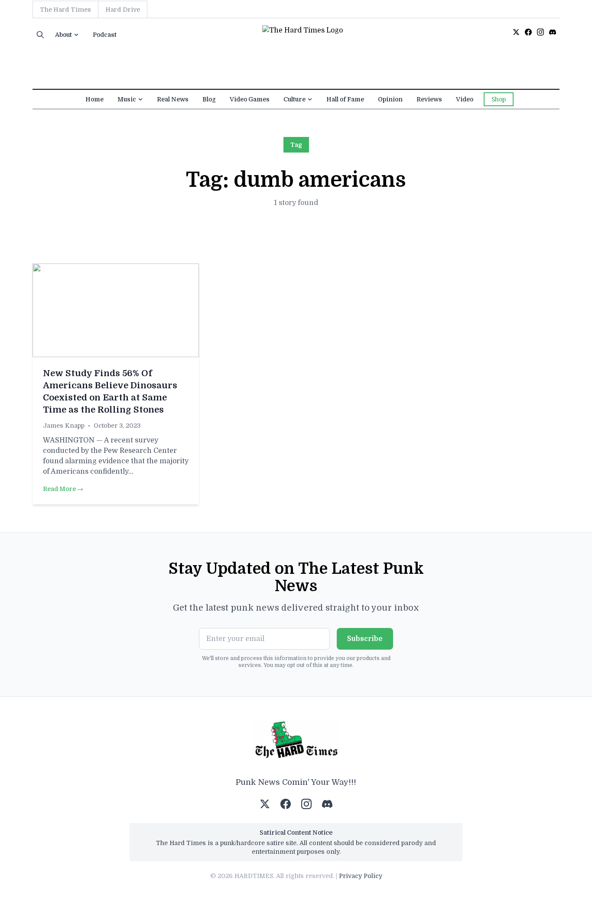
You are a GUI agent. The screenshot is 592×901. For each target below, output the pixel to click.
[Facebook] (528, 32)
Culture (294, 99)
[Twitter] (516, 32)
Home (94, 99)
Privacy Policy (360, 875)
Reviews (429, 99)
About (63, 34)
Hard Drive (122, 9)
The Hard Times (65, 9)
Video (464, 99)
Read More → (63, 488)
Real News (173, 99)
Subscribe (365, 639)
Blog (209, 99)
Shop (498, 99)
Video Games (250, 99)
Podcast (105, 34)
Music (126, 99)
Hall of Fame (345, 99)
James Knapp (64, 425)
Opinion (390, 99)
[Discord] (552, 32)
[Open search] (40, 34)
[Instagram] (540, 32)
